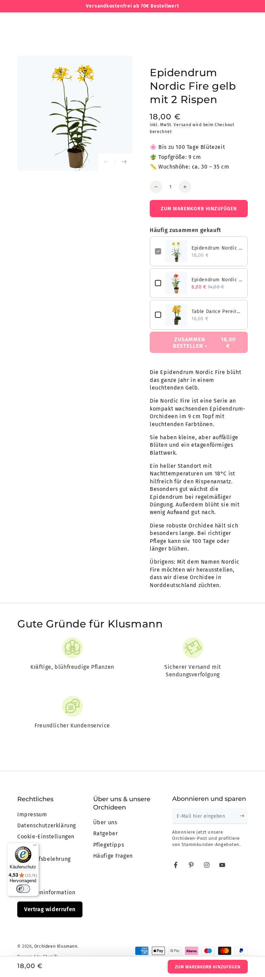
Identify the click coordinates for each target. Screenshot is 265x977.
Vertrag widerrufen (50, 909)
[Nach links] (106, 162)
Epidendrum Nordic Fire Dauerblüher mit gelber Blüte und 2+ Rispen (217, 248)
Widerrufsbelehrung (44, 859)
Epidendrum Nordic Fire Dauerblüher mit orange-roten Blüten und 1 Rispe (217, 280)
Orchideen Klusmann (56, 946)
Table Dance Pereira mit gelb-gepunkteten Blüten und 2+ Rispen (217, 311)
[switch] (23, 889)
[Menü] (35, 847)
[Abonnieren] (244, 816)
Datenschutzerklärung (46, 825)
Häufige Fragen (113, 856)
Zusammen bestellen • (204, 342)
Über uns (105, 822)
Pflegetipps (108, 845)
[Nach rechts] (123, 162)
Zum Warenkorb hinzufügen (208, 967)
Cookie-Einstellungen (46, 836)
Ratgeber (105, 833)
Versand (182, 124)
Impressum (32, 814)
